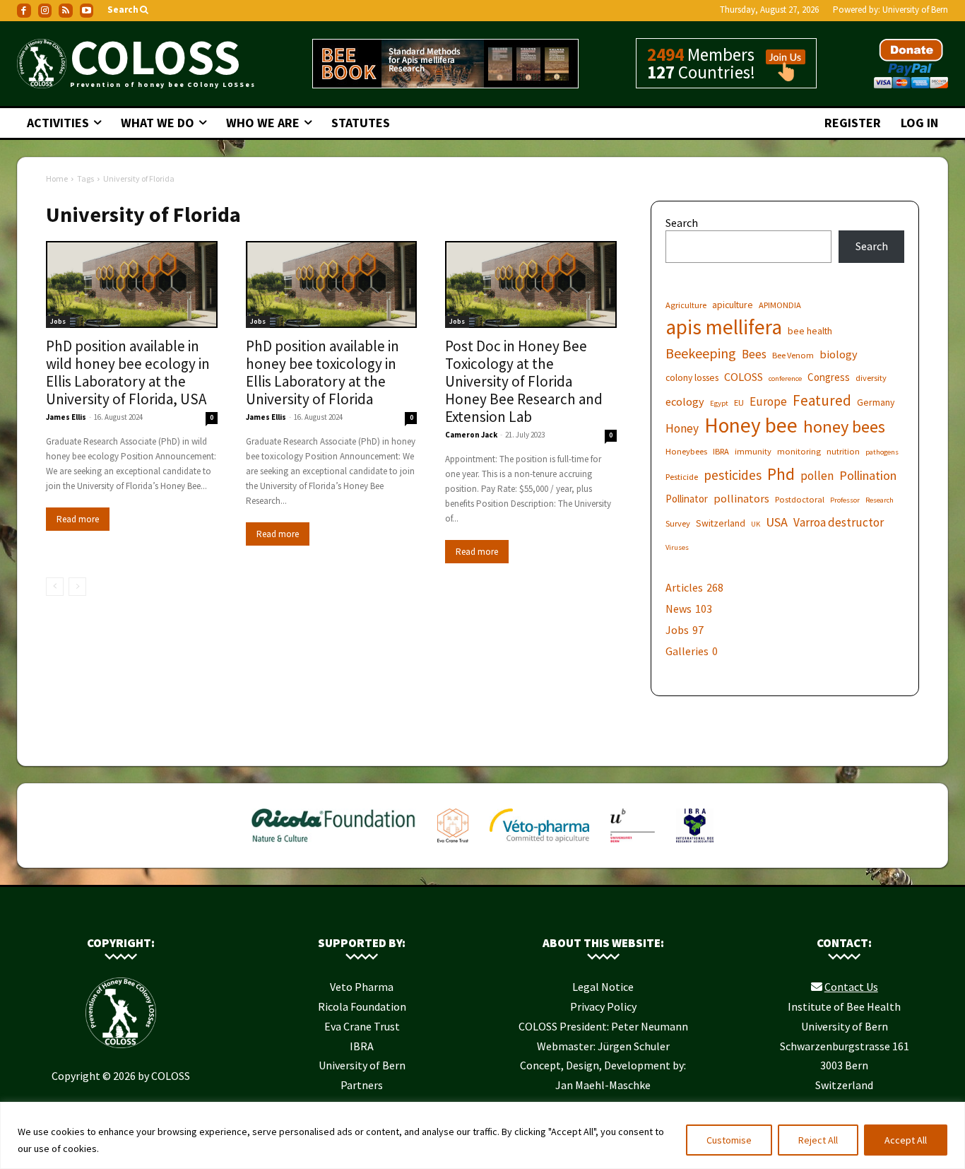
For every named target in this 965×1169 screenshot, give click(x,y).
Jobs (58, 321)
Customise (729, 1140)
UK (755, 524)
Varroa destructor (838, 522)
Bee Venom (793, 355)
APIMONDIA (780, 305)
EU (739, 402)
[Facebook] (24, 11)
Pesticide (681, 476)
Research (879, 500)
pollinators (741, 498)
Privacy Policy (603, 1006)
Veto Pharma (361, 987)
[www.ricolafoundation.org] (334, 845)
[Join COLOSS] (780, 75)
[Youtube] (87, 11)
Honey (682, 428)
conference (785, 378)
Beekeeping (700, 353)
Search (681, 223)
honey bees (844, 426)
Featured (822, 400)
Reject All (818, 1140)
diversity (871, 377)
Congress (828, 377)
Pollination (867, 475)
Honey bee (751, 425)
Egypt (719, 403)
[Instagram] (45, 11)
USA (777, 522)
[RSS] (66, 11)
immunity (753, 451)
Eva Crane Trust (362, 1026)
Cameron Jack (471, 435)
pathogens (882, 452)
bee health (810, 330)
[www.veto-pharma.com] (539, 845)
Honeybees (686, 451)
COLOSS (743, 377)
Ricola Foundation (362, 1006)
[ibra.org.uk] (695, 845)
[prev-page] (55, 586)
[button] (128, 10)
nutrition (843, 451)
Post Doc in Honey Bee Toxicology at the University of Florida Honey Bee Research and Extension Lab (524, 381)
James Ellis (66, 417)
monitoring (799, 451)
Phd (781, 473)
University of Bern (915, 10)
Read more (78, 519)
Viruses (677, 547)
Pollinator (686, 498)
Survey (677, 523)
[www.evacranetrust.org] (453, 845)
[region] (482, 1135)
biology (838, 354)
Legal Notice (603, 987)
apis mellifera (723, 326)
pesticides (733, 475)
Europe (768, 401)
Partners (362, 1085)
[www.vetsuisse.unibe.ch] (632, 845)
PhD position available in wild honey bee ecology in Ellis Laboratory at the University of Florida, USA (128, 372)
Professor (845, 500)
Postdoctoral (799, 499)
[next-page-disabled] (77, 586)
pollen (817, 476)
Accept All (905, 1140)
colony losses (691, 377)
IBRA (721, 451)
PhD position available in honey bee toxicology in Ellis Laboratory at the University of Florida (322, 372)
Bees (754, 354)
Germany (875, 402)
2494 (665, 54)
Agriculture (685, 305)
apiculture (732, 304)
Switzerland (720, 523)
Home (57, 178)
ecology (684, 401)
